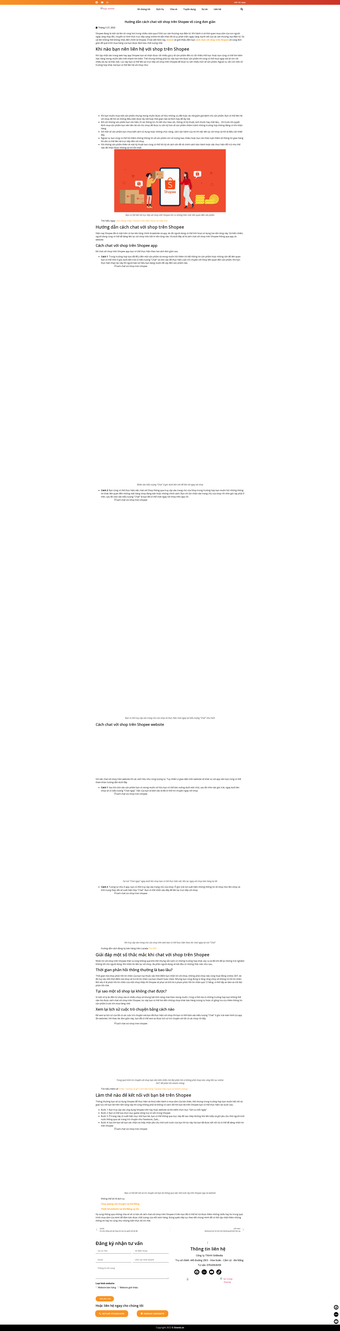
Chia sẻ (173, 9)
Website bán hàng (107, 1287)
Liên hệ (217, 9)
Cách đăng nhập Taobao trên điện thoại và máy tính (142, 220)
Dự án (205, 9)
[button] (241, 9)
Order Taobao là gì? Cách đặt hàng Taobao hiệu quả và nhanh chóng (153, 1088)
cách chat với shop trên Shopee (212, 39)
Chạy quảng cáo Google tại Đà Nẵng (120, 1203)
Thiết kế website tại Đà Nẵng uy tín (120, 1208)
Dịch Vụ (160, 9)
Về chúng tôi (143, 9)
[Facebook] (196, 1272)
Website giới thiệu (129, 1287)
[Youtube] (336, 1321)
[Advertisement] (170, 90)
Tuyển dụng (189, 9)
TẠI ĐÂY (153, 948)
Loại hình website (105, 1283)
